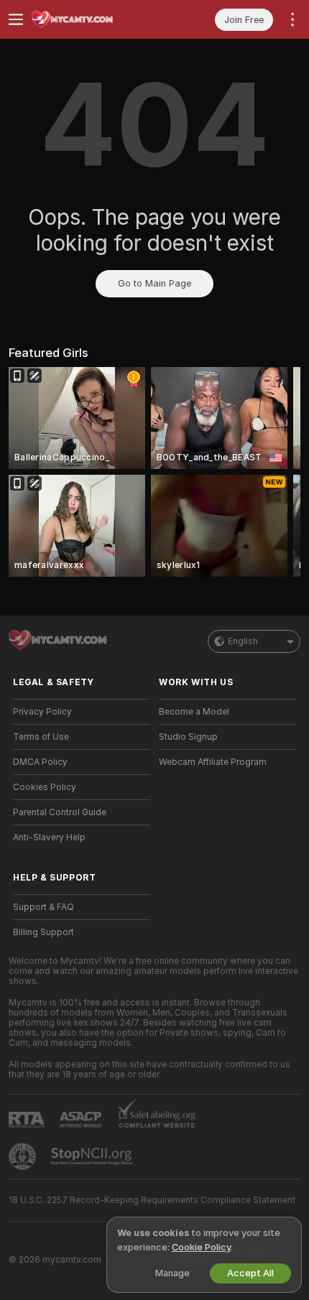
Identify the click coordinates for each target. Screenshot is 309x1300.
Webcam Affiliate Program (213, 762)
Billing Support (43, 932)
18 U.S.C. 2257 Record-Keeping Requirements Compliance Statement (152, 1200)
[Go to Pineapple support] (24, 1156)
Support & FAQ (43, 907)
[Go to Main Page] (93, 19)
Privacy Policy (42, 712)
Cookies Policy (44, 787)
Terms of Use (41, 737)
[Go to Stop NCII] (92, 1156)
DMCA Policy (40, 762)
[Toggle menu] (16, 19)
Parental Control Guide (59, 812)
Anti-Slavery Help (49, 837)
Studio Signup (188, 737)
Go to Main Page (154, 283)
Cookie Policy (201, 1247)
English (243, 641)
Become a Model (194, 712)
